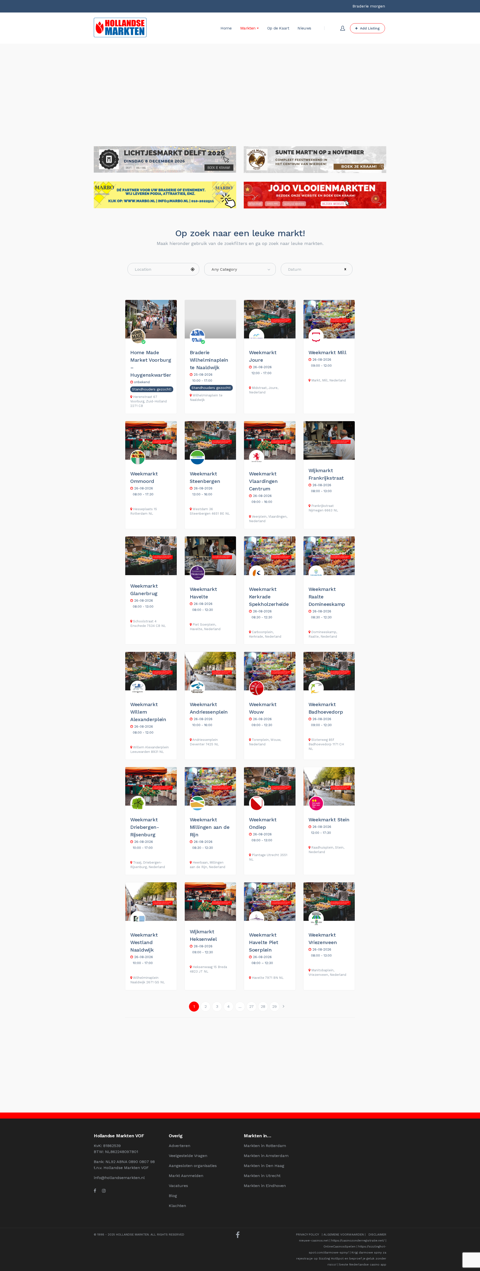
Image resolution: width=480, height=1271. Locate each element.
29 (274, 1006)
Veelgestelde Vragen (188, 1155)
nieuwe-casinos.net (313, 1240)
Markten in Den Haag (264, 1165)
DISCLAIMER (377, 1234)
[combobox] (240, 269)
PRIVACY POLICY (307, 1234)
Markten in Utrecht (262, 1175)
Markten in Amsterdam (266, 1155)
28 (263, 1006)
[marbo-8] (165, 184)
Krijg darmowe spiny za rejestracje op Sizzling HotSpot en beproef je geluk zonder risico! (341, 1258)
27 (251, 1006)
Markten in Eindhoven (265, 1185)
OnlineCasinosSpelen (340, 1246)
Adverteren (179, 1145)
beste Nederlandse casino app (362, 1264)
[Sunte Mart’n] (315, 149)
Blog (173, 1195)
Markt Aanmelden (186, 1175)
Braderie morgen (368, 6)
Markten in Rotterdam (265, 1145)
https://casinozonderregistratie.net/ (357, 1240)
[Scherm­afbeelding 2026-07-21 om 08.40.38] (165, 149)
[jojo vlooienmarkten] (315, 184)
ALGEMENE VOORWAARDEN (344, 1234)
